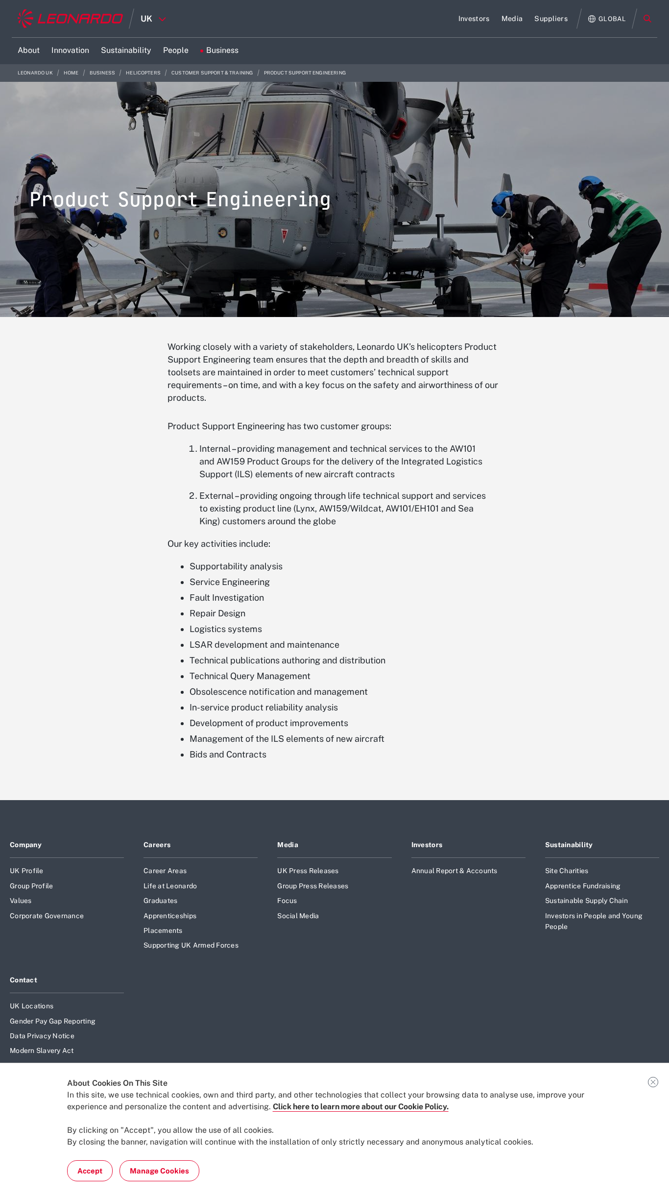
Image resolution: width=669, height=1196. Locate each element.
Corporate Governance (47, 916)
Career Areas (165, 871)
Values (21, 900)
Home (72, 72)
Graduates (160, 900)
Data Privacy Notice (42, 1036)
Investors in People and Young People (594, 921)
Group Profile (31, 886)
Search (647, 19)
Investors (427, 845)
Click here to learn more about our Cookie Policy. (361, 1106)
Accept (89, 1171)
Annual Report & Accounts (454, 871)
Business (103, 72)
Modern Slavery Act (42, 1050)
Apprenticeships (169, 916)
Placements (163, 930)
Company (26, 845)
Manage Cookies (159, 1171)
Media (287, 845)
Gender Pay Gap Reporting (53, 1021)
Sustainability (569, 845)
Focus (287, 900)
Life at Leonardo (170, 886)
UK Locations (31, 1006)
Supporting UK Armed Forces (191, 945)
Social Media (298, 916)
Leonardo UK (36, 72)
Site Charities (567, 871)
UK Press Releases (307, 871)
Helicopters (144, 72)
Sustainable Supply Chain (586, 900)
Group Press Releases (312, 886)
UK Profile (27, 871)
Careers (156, 845)
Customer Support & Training (212, 72)
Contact (23, 980)
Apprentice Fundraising (583, 886)
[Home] (70, 18)
